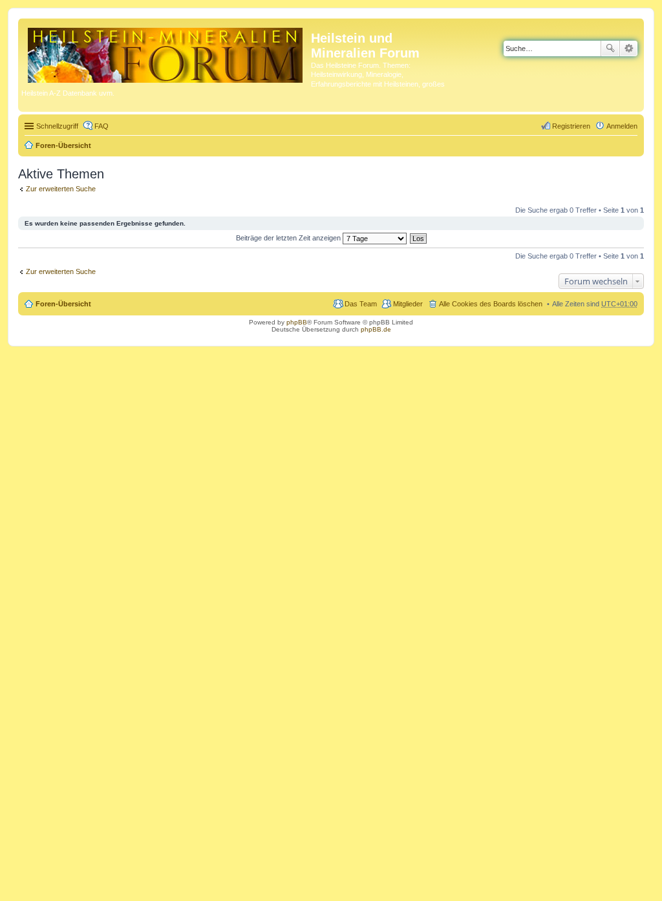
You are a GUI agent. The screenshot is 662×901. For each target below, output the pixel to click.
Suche (610, 48)
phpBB (296, 322)
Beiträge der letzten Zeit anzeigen (289, 238)
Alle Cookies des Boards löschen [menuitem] (490, 304)
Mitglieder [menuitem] (408, 304)
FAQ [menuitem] (101, 126)
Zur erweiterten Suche (61, 189)
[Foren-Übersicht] (166, 52)
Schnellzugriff (57, 126)
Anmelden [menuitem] (621, 126)
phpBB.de (376, 329)
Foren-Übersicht (63, 145)
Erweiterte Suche (628, 48)
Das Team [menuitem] (361, 304)
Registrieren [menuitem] (571, 126)
